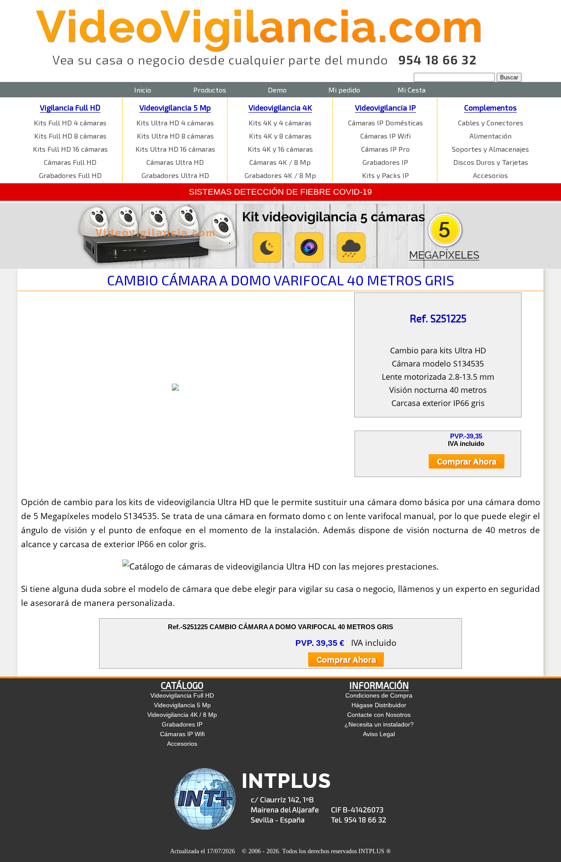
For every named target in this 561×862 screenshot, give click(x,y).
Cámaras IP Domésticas (385, 122)
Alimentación (490, 136)
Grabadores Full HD (70, 175)
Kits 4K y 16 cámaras (280, 149)
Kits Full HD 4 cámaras (70, 122)
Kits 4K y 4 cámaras (280, 122)
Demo (277, 89)
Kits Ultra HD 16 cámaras (175, 149)
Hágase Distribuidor (379, 705)
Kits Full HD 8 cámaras (70, 136)
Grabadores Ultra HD (175, 175)
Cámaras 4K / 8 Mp (280, 162)
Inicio (142, 89)
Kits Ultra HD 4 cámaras (175, 122)
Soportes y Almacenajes (490, 149)
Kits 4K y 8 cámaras (280, 136)
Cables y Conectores (490, 122)
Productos (209, 89)
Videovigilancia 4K (280, 107)
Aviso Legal (379, 733)
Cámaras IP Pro (385, 149)
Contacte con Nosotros (379, 714)
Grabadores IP (385, 162)
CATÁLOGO (182, 685)
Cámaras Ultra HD (175, 162)
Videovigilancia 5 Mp (175, 107)
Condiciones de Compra (378, 695)
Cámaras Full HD (70, 162)
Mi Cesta (412, 89)
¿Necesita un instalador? (379, 724)
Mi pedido (344, 89)
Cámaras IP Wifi (385, 136)
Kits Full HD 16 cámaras (70, 149)
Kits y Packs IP (385, 175)
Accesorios (490, 175)
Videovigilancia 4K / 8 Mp (182, 714)
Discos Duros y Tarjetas (490, 162)
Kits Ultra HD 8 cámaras (175, 136)
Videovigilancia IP (385, 107)
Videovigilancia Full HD (182, 695)
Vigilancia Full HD (70, 107)
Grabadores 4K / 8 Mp (280, 175)
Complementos (490, 107)
